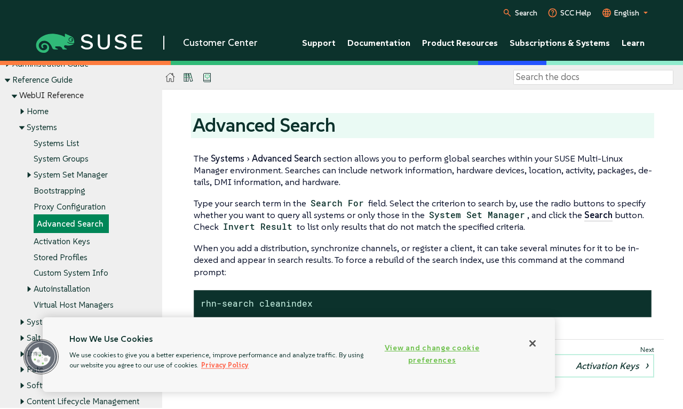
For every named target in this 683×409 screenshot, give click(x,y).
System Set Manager (71, 175)
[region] (299, 354)
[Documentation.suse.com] (170, 77)
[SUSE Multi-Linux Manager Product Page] (188, 77)
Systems (42, 127)
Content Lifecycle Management (83, 401)
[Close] (532, 343)
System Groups (61, 159)
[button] (41, 357)
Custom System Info (71, 273)
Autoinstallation (62, 289)
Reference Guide (42, 80)
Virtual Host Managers (74, 305)
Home (38, 111)
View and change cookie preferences (432, 354)
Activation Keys (62, 241)
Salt (34, 338)
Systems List (56, 143)
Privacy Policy (225, 365)
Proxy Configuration (70, 207)
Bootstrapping (59, 191)
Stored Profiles (61, 257)
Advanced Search (70, 224)
